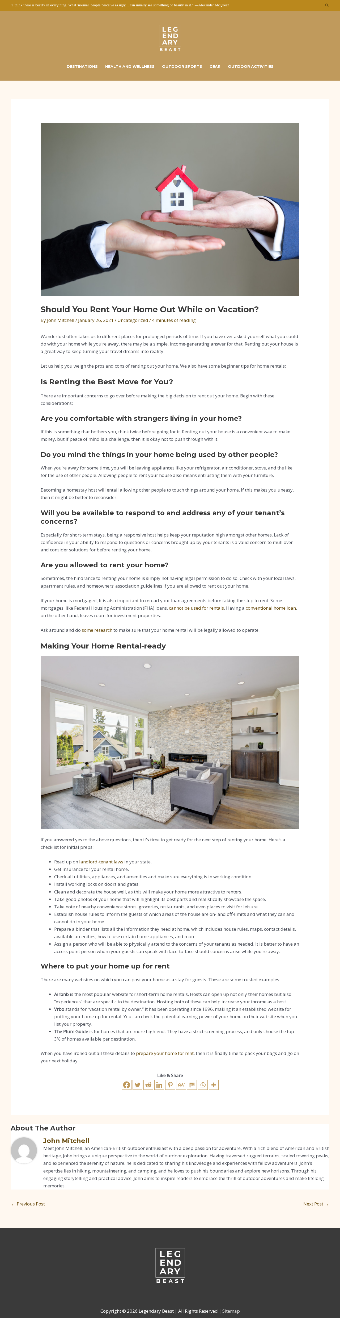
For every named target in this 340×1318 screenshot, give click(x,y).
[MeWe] (181, 1085)
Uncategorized (132, 320)
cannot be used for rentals (196, 608)
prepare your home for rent (165, 1053)
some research (97, 630)
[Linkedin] (159, 1085)
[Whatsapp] (203, 1085)
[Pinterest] (170, 1085)
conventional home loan (271, 608)
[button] (327, 5)
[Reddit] (148, 1085)
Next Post (316, 1204)
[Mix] (192, 1085)
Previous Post (28, 1204)
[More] (214, 1085)
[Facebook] (126, 1085)
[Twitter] (137, 1085)
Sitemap (231, 1311)
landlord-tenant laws (101, 862)
